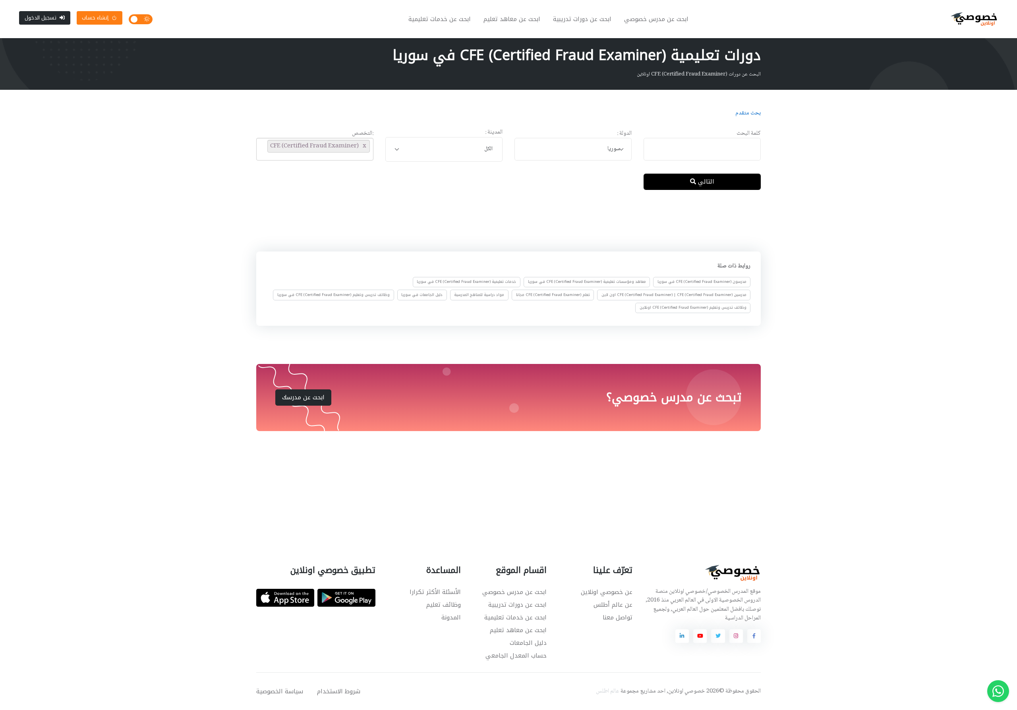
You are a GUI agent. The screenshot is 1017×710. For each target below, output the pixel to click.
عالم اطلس (607, 691)
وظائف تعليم (443, 604)
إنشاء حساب (95, 18)
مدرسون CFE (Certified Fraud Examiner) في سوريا (701, 282)
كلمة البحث (749, 133)
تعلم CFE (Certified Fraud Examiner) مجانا (553, 294)
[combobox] (573, 149)
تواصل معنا (617, 617)
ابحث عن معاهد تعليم (511, 19)
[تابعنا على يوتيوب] (700, 636)
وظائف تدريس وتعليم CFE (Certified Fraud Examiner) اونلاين (693, 307)
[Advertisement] (502, 222)
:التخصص (362, 133)
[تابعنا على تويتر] (718, 636)
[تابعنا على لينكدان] (682, 636)
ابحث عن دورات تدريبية (582, 19)
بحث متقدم (748, 113)
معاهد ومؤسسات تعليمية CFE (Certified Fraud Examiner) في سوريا (587, 282)
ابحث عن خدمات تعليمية (439, 19)
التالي (705, 181)
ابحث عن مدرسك (303, 397)
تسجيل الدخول (40, 18)
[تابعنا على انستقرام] (736, 636)
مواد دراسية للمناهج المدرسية (479, 294)
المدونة (451, 617)
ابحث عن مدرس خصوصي (656, 19)
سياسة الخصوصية (279, 691)
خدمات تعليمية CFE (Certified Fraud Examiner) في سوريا (466, 282)
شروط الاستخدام (338, 691)
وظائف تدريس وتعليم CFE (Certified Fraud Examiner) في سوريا (333, 294)
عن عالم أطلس (613, 604)
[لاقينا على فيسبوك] (754, 636)
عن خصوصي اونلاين (606, 592)
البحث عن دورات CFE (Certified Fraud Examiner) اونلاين (699, 74)
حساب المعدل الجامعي (516, 655)
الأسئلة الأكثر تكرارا (435, 592)
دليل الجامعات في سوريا (422, 294)
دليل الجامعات (528, 642)
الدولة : (624, 133)
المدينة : (494, 132)
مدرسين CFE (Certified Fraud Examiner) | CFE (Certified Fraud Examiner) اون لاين (673, 294)
